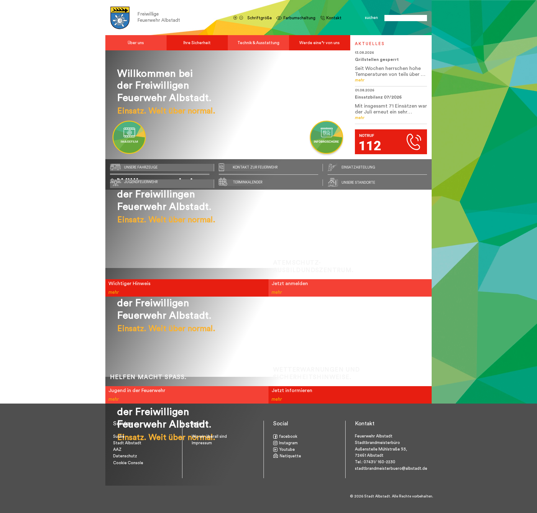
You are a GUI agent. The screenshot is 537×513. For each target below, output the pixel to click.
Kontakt (334, 18)
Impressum (202, 443)
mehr (360, 80)
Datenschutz (125, 456)
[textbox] (405, 18)
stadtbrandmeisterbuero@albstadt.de (391, 468)
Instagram (288, 443)
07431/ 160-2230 (379, 462)
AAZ (117, 449)
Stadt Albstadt (127, 443)
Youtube (287, 449)
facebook (288, 436)
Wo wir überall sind (209, 436)
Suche (119, 436)
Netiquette (290, 456)
